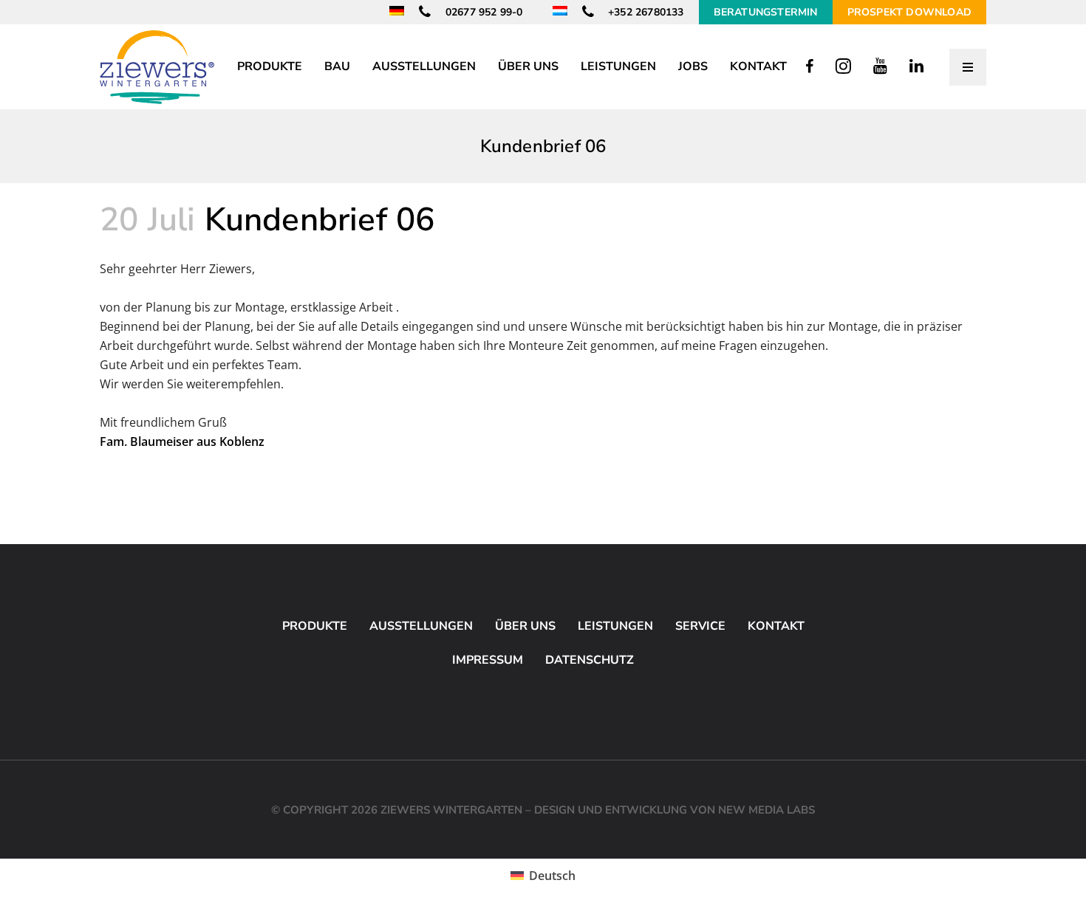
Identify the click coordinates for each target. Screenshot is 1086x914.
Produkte (314, 626)
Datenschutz (589, 660)
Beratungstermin (766, 12)
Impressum (487, 660)
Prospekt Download (909, 12)
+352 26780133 (644, 12)
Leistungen (615, 626)
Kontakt (776, 626)
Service (700, 626)
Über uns (525, 626)
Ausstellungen (421, 626)
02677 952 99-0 (483, 12)
